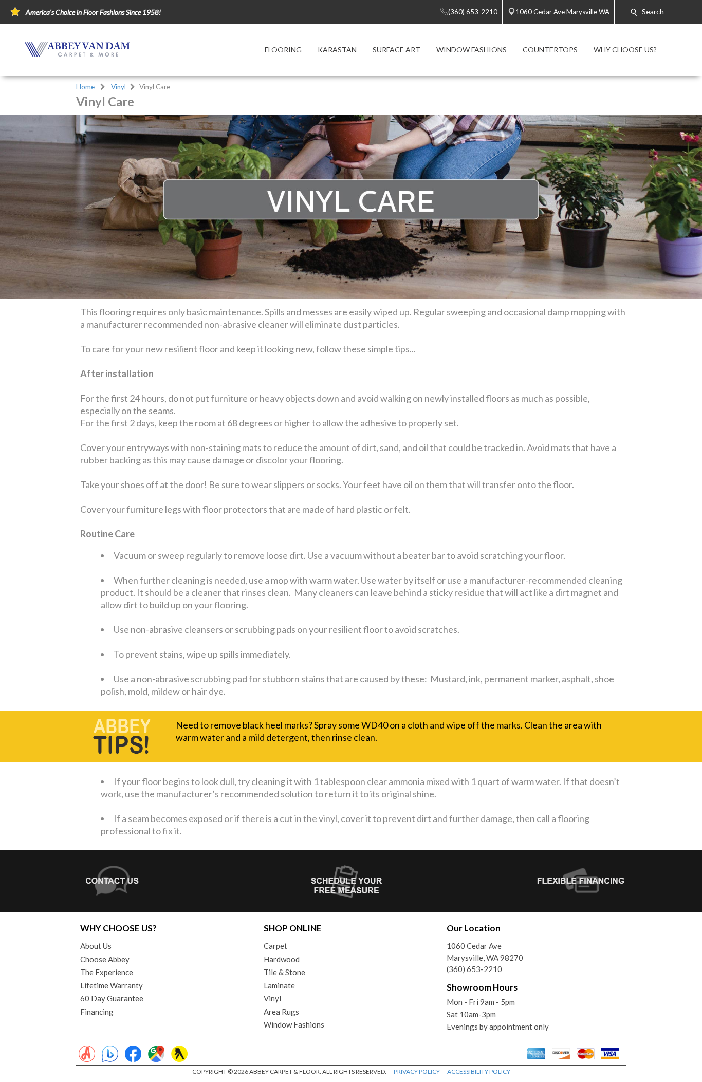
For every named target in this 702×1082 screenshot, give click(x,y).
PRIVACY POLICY (417, 1071)
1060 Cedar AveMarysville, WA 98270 (485, 951)
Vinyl (118, 87)
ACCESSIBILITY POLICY (478, 1071)
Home (85, 87)
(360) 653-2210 (474, 969)
